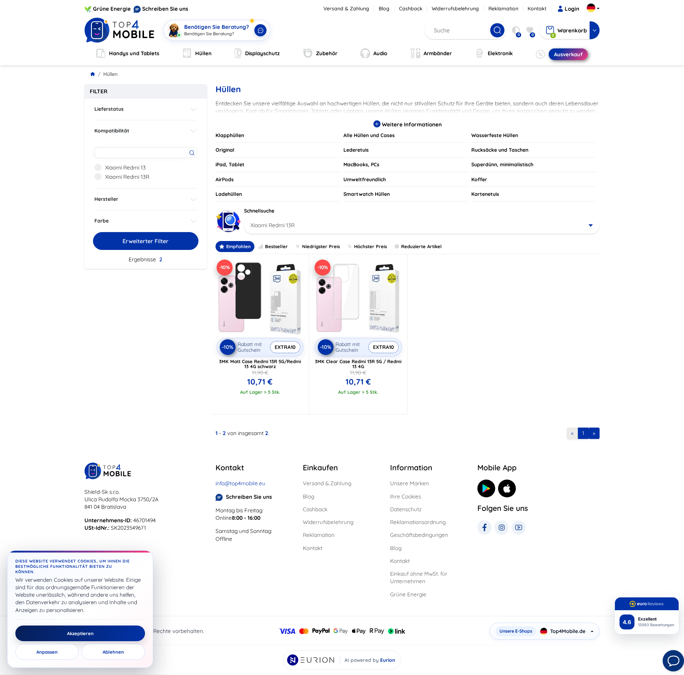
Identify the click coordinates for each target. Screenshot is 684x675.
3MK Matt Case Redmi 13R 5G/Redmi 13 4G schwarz (260, 364)
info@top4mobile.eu (240, 483)
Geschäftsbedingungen (419, 535)
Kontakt (537, 8)
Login (572, 8)
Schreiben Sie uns (165, 8)
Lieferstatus (109, 109)
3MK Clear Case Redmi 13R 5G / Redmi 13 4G (358, 364)
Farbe (101, 221)
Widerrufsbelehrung (455, 8)
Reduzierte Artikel (421, 246)
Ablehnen (113, 652)
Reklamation (503, 8)
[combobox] (422, 225)
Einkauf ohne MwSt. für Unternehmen (418, 577)
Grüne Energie (112, 8)
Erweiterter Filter (146, 241)
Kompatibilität (111, 130)
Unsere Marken (409, 483)
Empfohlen (238, 246)
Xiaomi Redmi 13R (127, 176)
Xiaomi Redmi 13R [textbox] (272, 225)
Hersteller (106, 199)
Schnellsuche (259, 211)
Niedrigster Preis (321, 246)
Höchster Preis (370, 246)
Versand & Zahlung (346, 8)
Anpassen (47, 652)
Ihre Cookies (405, 496)
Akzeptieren (80, 633)
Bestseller (276, 246)
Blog (384, 8)
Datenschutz (405, 509)
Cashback (411, 8)
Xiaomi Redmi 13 (125, 167)
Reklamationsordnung (418, 522)
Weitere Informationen (411, 124)
